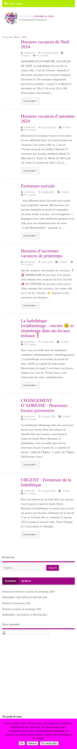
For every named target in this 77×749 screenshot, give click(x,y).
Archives (26, 581)
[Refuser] (72, 734)
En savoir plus (49, 743)
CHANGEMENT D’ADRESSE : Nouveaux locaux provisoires (44, 405)
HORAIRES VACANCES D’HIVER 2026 (24, 597)
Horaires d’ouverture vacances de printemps (41, 253)
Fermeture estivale (38, 186)
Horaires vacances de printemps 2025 (21, 609)
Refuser (32, 743)
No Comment (42, 55)
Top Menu (16, 3)
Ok (21, 743)
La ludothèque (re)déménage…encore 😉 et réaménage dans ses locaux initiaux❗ (47, 328)
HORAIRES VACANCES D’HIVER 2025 (24, 615)
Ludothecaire (29, 52)
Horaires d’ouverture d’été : (17, 603)
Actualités (25, 55)
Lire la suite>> (30, 101)
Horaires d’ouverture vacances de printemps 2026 (28, 591)
